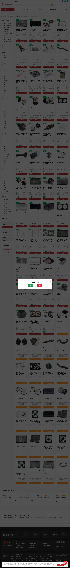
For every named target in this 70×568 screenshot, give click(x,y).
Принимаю (61, 564)
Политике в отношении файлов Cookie (42, 565)
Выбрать (39, 285)
